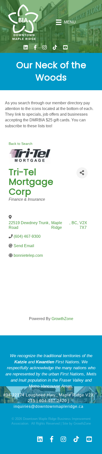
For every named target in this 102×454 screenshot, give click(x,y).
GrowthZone (62, 319)
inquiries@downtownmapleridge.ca (48, 406)
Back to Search (20, 144)
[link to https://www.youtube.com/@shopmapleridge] (65, 48)
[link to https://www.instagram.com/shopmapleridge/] (44, 48)
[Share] (82, 172)
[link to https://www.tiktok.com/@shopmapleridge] (55, 48)
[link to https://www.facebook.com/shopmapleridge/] (35, 48)
